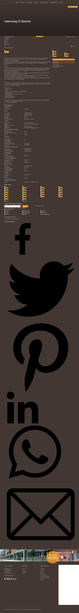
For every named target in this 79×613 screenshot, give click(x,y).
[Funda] (8, 578)
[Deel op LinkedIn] (22, 423)
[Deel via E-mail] (41, 548)
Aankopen (42, 570)
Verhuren (42, 571)
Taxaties (42, 573)
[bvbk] (13, 578)
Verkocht (36, 2)
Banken (25, 214)
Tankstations (26, 211)
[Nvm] (4, 578)
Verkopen (42, 568)
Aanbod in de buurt (45, 214)
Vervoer (7, 214)
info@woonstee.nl (56, 62)
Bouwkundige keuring (44, 576)
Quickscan (42, 579)
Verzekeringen (43, 574)
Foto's (5, 40)
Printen (73, 46)
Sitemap (24, 609)
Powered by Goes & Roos (8, 609)
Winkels (43, 211)
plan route (25, 206)
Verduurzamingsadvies (44, 577)
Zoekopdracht (53, 2)
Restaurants (44, 212)
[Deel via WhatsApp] (35, 479)
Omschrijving (7, 37)
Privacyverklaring (29, 609)
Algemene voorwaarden (37, 609)
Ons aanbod (29, 2)
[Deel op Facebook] (22, 254)
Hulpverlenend (26, 212)
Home (17, 2)
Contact (61, 2)
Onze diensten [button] (44, 2)
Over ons (22, 2)
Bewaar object (40, 36)
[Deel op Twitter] (41, 322)
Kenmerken (6, 39)
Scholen (7, 211)
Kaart (5, 45)
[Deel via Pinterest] (41, 391)
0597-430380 (55, 61)
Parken (7, 212)
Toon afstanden (9, 209)
